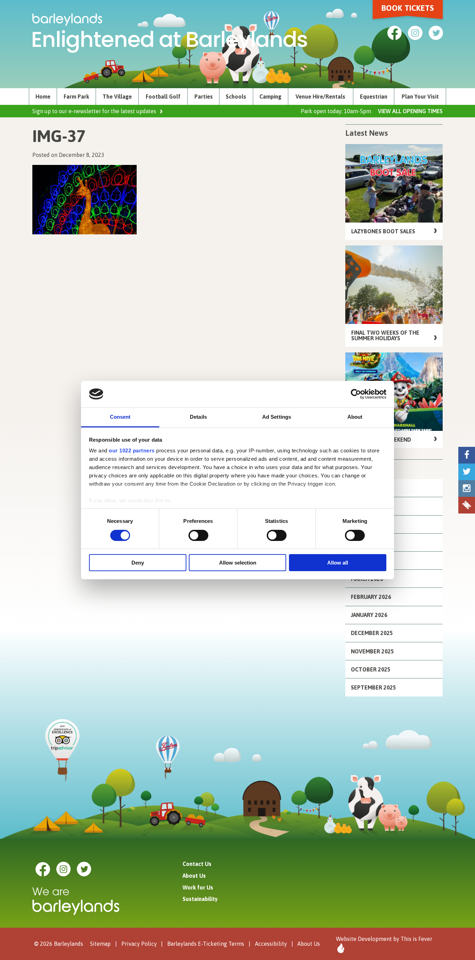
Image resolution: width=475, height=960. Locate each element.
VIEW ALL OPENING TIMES (410, 111)
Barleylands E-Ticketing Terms (205, 943)
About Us (194, 876)
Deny (137, 563)
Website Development (364, 939)
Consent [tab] (120, 417)
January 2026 (369, 615)
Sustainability (200, 899)
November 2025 (372, 651)
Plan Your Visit (420, 96)
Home (42, 96)
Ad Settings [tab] (276, 417)
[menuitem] (43, 96)
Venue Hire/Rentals (320, 96)
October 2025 (371, 669)
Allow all (337, 563)
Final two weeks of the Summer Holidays (385, 335)
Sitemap (100, 943)
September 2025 (373, 687)
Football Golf (163, 96)
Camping (270, 96)
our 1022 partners (132, 450)
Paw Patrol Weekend (381, 439)
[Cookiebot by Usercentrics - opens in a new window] (355, 394)
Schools (236, 96)
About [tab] (355, 417)
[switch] (198, 535)
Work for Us (198, 887)
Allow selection (237, 563)
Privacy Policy (139, 943)
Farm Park (76, 96)
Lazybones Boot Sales (383, 231)
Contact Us (197, 864)
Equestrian (373, 96)
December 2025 (372, 633)
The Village (117, 96)
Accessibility (271, 943)
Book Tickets (407, 7)
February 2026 (371, 597)
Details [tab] (198, 417)
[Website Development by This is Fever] (340, 948)
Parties (203, 96)
